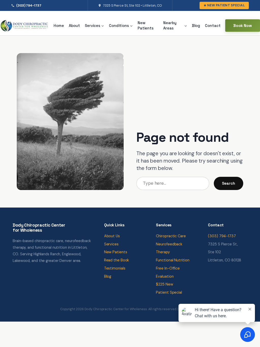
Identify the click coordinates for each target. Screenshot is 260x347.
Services (111, 244)
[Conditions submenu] (131, 25)
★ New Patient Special (224, 5)
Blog (107, 276)
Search (228, 183)
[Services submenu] (102, 25)
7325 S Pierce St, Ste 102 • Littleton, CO (132, 5)
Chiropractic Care (171, 236)
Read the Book (116, 260)
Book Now (242, 25)
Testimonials (114, 268)
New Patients (115, 252)
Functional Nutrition (172, 260)
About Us (112, 236)
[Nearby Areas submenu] (185, 25)
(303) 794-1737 (28, 5)
